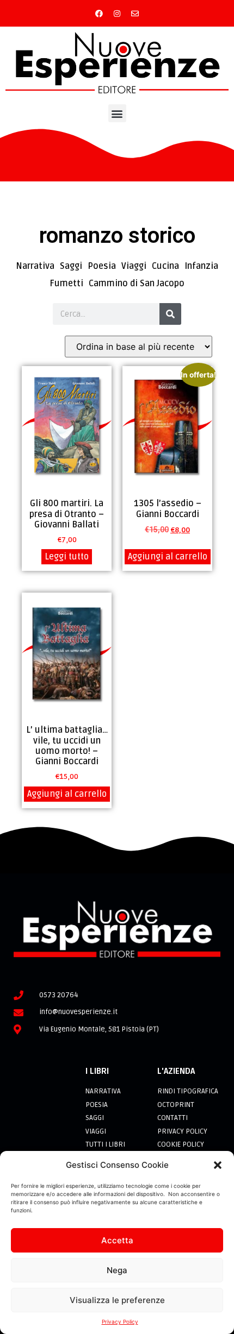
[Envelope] (135, 13)
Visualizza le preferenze (117, 1300)
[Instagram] (117, 13)
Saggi (71, 266)
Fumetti (66, 283)
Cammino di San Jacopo (136, 283)
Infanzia (201, 266)
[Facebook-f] (99, 13)
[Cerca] (170, 314)
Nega (117, 1270)
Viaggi (133, 266)
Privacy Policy (120, 1321)
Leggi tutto (67, 556)
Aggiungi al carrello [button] (167, 556)
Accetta (117, 1240)
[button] (217, 1165)
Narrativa (35, 266)
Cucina (165, 266)
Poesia (102, 266)
